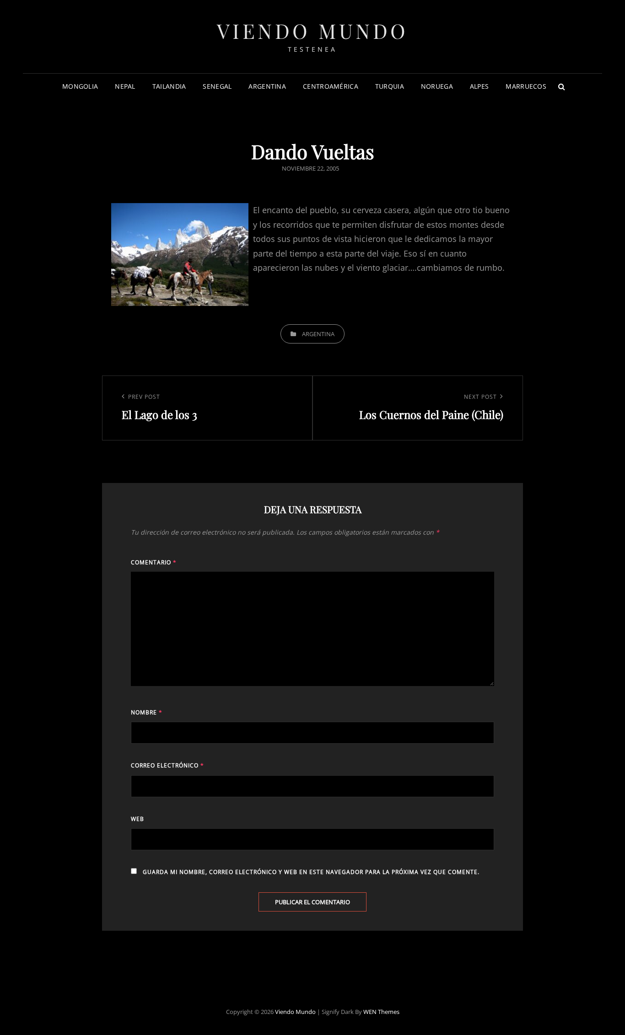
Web (137, 819)
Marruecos (526, 86)
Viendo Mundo (313, 30)
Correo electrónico (167, 765)
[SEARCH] (562, 86)
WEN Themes (381, 1012)
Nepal (125, 86)
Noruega (437, 86)
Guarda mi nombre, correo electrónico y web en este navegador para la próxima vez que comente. (311, 872)
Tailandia (169, 86)
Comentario (154, 562)
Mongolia (80, 86)
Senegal (217, 86)
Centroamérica (330, 86)
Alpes (479, 86)
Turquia (389, 86)
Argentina (267, 86)
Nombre (146, 712)
